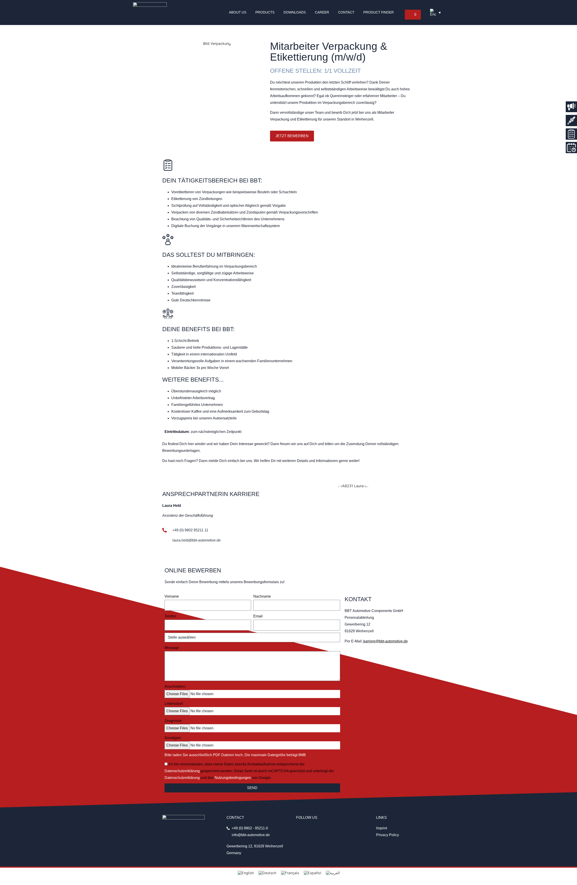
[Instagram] (301, 830)
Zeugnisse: (173, 721)
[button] (413, 15)
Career (322, 12)
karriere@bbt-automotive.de (385, 641)
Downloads (295, 12)
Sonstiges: (173, 738)
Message (172, 648)
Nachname (262, 596)
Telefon (170, 616)
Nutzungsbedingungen (233, 778)
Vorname (172, 596)
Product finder (378, 12)
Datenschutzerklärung (182, 771)
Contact (346, 12)
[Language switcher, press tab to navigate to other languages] (435, 12)
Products (265, 12)
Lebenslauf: (174, 703)
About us (237, 12)
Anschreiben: (175, 686)
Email (258, 616)
